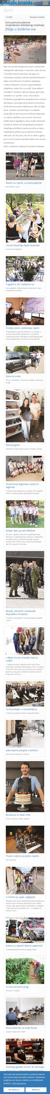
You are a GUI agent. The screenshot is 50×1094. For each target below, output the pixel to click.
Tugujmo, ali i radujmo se (20, 284)
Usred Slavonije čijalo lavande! (23, 245)
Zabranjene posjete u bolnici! (22, 750)
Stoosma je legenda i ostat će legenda (22, 485)
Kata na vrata (13, 376)
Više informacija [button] (19, 1083)
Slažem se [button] (36, 1090)
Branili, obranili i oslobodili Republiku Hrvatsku (20, 612)
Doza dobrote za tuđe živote (21, 1027)
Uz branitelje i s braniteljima (21, 709)
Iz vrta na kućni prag (17, 986)
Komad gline (13, 445)
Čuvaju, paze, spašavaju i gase (22, 327)
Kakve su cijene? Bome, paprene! (24, 945)
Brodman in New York (18, 814)
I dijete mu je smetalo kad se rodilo (22, 659)
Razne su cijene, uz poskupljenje (24, 182)
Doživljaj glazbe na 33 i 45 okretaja (25, 1066)
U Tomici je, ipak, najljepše (20, 897)
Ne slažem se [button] (14, 1090)
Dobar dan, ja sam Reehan (20, 530)
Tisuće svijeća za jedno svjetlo (22, 856)
